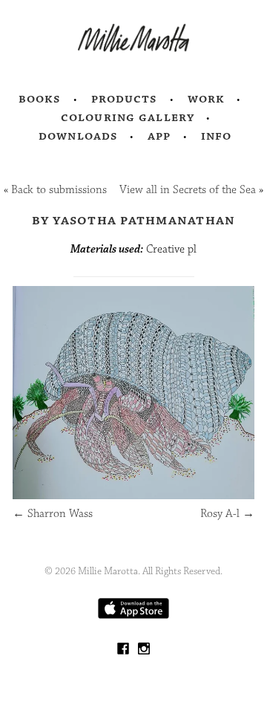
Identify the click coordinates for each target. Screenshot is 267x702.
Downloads (78, 136)
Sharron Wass (53, 514)
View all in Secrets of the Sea (187, 190)
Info (216, 136)
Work (206, 99)
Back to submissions (59, 190)
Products (124, 99)
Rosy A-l (227, 514)
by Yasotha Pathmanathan (134, 220)
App (159, 136)
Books (40, 99)
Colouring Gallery (127, 117)
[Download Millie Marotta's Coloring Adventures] (133, 615)
